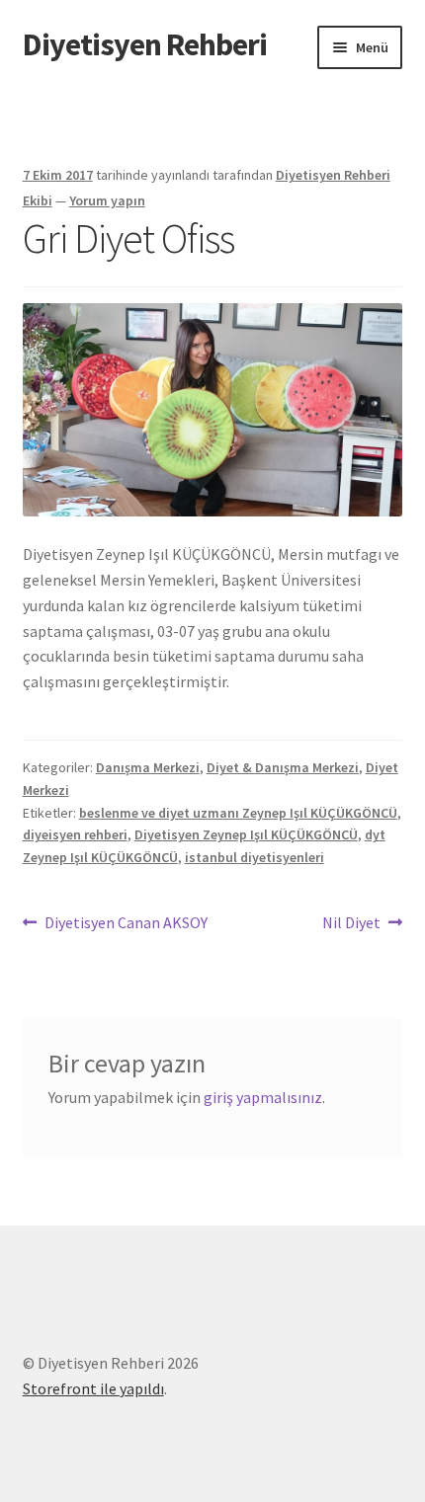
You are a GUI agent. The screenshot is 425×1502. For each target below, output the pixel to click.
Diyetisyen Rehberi (145, 44)
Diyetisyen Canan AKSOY (125, 923)
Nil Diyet (351, 923)
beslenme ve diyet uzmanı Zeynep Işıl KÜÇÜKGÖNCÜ (238, 813)
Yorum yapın (107, 200)
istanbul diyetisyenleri (254, 857)
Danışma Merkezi (148, 767)
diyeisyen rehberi (75, 834)
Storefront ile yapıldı (93, 1388)
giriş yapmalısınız (263, 1097)
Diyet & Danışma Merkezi (283, 767)
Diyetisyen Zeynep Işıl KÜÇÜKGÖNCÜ (246, 834)
